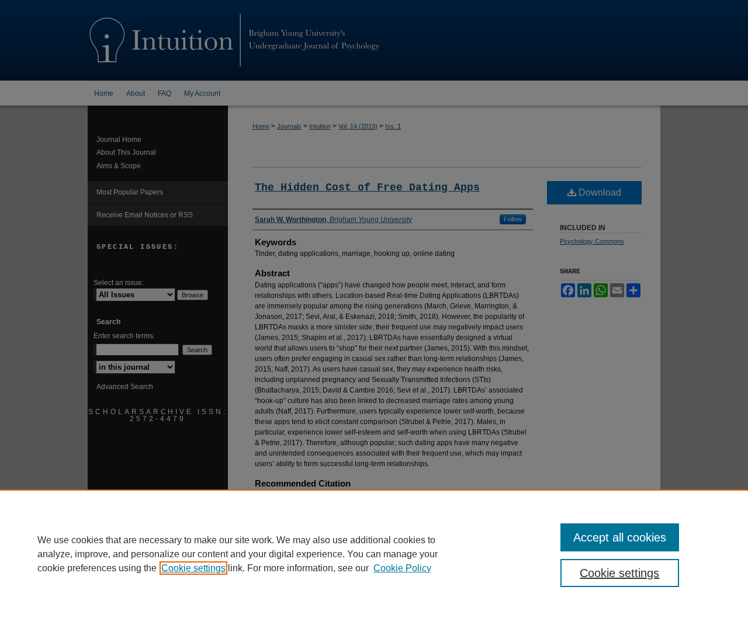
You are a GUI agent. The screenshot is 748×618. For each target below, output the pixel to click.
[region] (374, 553)
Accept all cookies (619, 537)
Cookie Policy (402, 568)
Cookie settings (193, 568)
